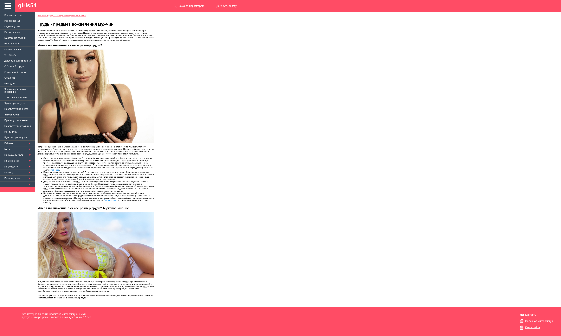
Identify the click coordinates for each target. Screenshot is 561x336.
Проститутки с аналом (16, 120)
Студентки (9, 78)
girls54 (27, 5)
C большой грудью (14, 66)
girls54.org (54, 170)
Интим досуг (11, 132)
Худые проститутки (14, 103)
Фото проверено (13, 49)
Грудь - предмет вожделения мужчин (68, 15)
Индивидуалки (12, 26)
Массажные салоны (15, 38)
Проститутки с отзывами (17, 126)
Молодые (9, 83)
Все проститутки (13, 15)
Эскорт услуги (12, 114)
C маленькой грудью (15, 72)
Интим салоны (12, 32)
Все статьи (43, 15)
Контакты (530, 314)
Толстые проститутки (15, 97)
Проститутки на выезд (16, 109)
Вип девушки (110, 200)
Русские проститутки (15, 137)
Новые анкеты (12, 43)
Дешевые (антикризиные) (18, 60)
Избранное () (12, 21)
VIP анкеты (10, 55)
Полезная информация (539, 321)
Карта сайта (532, 327)
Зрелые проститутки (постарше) (15, 90)
